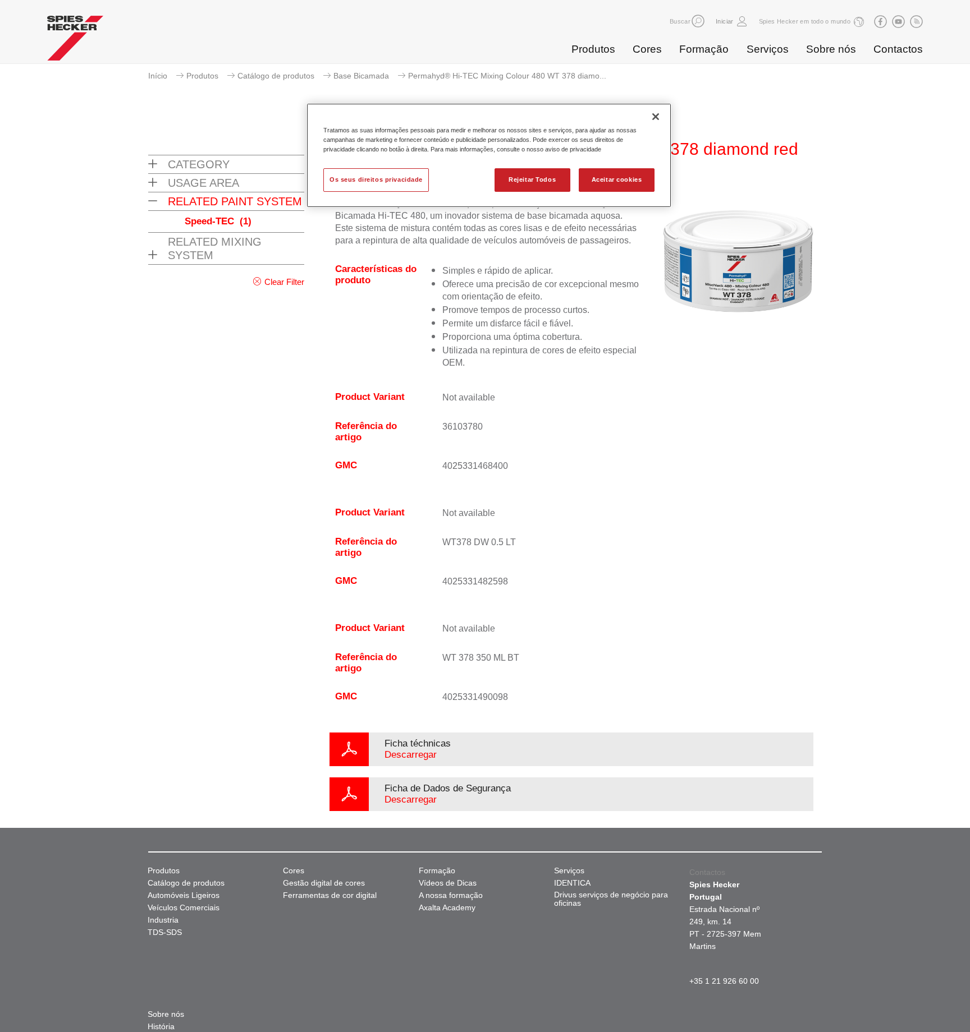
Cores (647, 49)
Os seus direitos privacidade (376, 179)
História (161, 1026)
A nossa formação (451, 895)
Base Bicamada (361, 75)
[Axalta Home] (75, 41)
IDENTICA (572, 883)
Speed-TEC (218, 221)
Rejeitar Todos (532, 179)
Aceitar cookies (617, 179)
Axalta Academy (447, 908)
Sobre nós (831, 49)
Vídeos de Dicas (448, 883)
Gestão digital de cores (324, 883)
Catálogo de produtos (275, 75)
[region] (488, 155)
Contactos (898, 49)
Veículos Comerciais (183, 908)
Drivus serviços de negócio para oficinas (611, 899)
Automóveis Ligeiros (183, 895)
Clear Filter (284, 282)
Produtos (593, 49)
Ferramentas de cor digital (330, 895)
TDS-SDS (165, 932)
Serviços (768, 49)
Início (157, 75)
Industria (163, 920)
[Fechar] (655, 116)
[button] (698, 21)
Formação (704, 49)
